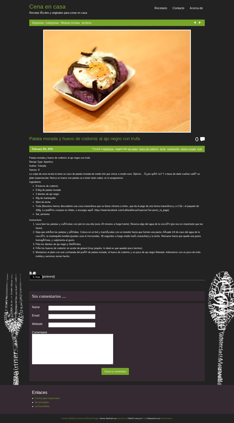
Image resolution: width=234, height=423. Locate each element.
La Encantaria (42, 406)
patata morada (188, 149)
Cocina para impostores (47, 398)
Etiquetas (38, 23)
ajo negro (133, 149)
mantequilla (173, 149)
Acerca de (196, 8)
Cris (144, 418)
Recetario (160, 8)
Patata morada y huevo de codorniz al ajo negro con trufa (84, 138)
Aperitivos (108, 149)
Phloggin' (95, 418)
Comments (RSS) (82, 418)
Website (37, 324)
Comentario (39, 332)
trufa (199, 149)
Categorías (52, 23)
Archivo (86, 23)
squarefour (122, 418)
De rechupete (42, 402)
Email (35, 315)
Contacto (178, 8)
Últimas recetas (70, 23)
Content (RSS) (67, 418)
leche (163, 149)
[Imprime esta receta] (30, 273)
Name (36, 307)
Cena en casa (47, 6)
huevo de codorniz (148, 149)
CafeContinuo (167, 418)
